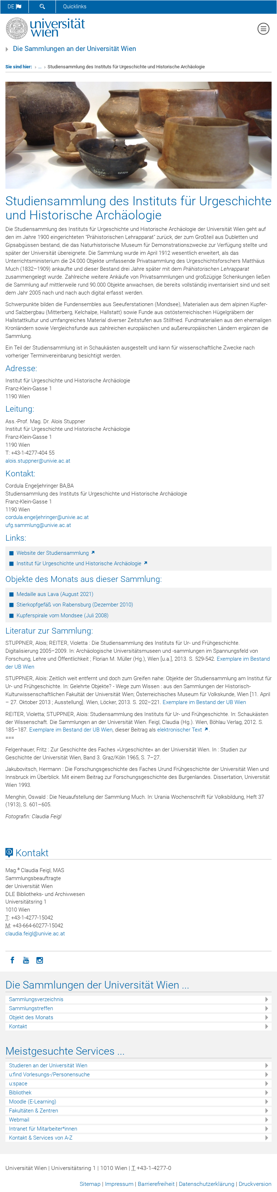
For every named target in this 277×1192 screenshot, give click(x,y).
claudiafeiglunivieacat (35, 933)
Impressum (119, 1183)
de (12, 6)
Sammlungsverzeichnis (36, 999)
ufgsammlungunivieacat (38, 525)
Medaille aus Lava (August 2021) (55, 594)
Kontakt (31, 853)
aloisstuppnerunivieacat (37, 461)
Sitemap (90, 1183)
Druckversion (255, 1183)
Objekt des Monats (31, 1017)
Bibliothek (20, 1092)
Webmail (19, 1119)
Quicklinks (75, 6)
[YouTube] (26, 959)
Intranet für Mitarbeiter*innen (43, 1128)
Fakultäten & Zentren (33, 1110)
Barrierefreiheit (156, 1183)
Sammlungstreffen (31, 1008)
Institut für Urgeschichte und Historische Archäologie (80, 563)
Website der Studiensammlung (53, 553)
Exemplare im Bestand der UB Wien (204, 702)
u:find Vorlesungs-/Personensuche (49, 1074)
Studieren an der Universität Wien (48, 1065)
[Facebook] (12, 959)
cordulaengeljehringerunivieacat (47, 517)
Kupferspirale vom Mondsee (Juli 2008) (63, 615)
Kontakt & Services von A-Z (40, 1138)
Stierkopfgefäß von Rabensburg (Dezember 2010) (75, 604)
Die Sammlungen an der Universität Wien (74, 49)
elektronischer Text (180, 729)
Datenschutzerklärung (206, 1183)
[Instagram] (40, 959)
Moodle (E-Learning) (32, 1101)
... (39, 66)
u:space (18, 1083)
